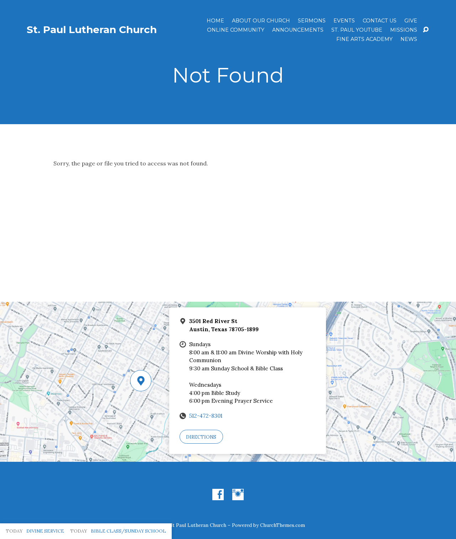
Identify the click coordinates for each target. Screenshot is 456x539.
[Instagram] (238, 494)
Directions (201, 437)
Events (344, 20)
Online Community (235, 29)
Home (215, 20)
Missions (403, 29)
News (408, 39)
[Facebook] (218, 494)
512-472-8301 (205, 415)
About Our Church (261, 20)
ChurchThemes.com (282, 525)
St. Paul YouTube (356, 29)
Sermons (312, 20)
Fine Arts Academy (364, 39)
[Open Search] (426, 30)
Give (410, 20)
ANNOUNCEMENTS (297, 29)
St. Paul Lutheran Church (92, 29)
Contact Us (380, 20)
